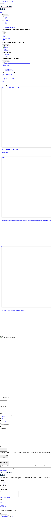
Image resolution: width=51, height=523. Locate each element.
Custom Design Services (5, 60)
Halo (5, 18)
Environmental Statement (3, 506)
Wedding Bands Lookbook (8, 69)
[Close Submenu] (4, 33)
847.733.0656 (3, 416)
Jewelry (3, 31)
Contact (1, 4)
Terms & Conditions (6, 516)
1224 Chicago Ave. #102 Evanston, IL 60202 (4, 421)
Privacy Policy (2, 516)
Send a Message (2, 484)
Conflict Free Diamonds (3, 505)
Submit (1, 413)
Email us (2, 418)
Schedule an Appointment (3, 470)
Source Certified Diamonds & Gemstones (10, 27)
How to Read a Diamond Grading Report (5, 497)
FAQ (0, 11)
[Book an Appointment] (3, 3)
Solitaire (6, 17)
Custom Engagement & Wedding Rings (10, 26)
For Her (6, 21)
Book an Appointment (5, 76)
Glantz (12, 516)
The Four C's (6, 56)
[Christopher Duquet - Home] (6, 10)
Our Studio (3, 75)
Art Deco (6, 19)
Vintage (6, 22)
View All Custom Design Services (7, 74)
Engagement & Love (4, 14)
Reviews (1, 12)
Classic (6, 23)
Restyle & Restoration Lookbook (9, 70)
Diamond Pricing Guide (8, 54)
